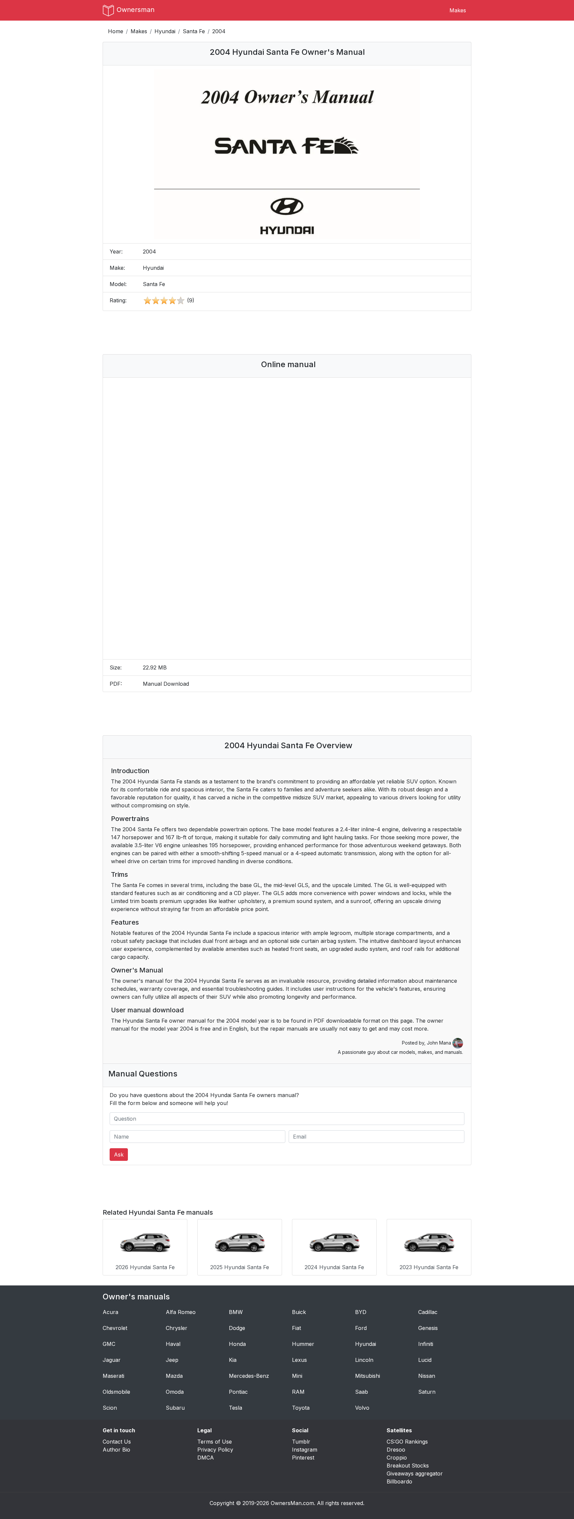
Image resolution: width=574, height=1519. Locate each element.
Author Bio (116, 1449)
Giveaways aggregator (415, 1473)
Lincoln (364, 1360)
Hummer (303, 1344)
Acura (110, 1312)
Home (115, 31)
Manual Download (166, 683)
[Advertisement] (287, 333)
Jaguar (112, 1360)
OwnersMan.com (292, 1503)
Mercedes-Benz (249, 1375)
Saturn (426, 1391)
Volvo (362, 1407)
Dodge (237, 1328)
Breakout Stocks (408, 1465)
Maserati (113, 1375)
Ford (361, 1328)
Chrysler (176, 1328)
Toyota (301, 1407)
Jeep (172, 1360)
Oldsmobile (116, 1391)
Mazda (174, 1375)
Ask (119, 1154)
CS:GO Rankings (407, 1441)
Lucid (424, 1360)
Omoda (175, 1391)
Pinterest (303, 1457)
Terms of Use (214, 1441)
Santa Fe (194, 31)
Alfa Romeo (181, 1312)
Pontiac (238, 1391)
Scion (110, 1407)
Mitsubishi (367, 1375)
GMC (109, 1344)
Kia (233, 1360)
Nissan (426, 1375)
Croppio (397, 1457)
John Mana (439, 1043)
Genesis (428, 1328)
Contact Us (117, 1441)
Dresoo (396, 1449)
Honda (237, 1344)
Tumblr (301, 1441)
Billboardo (399, 1481)
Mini (297, 1375)
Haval (173, 1344)
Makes (457, 10)
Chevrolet (115, 1328)
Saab (361, 1391)
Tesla (235, 1407)
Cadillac (427, 1312)
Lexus (299, 1360)
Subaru (175, 1407)
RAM (298, 1391)
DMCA (205, 1457)
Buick (299, 1312)
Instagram (304, 1449)
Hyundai (164, 31)
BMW (236, 1312)
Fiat (296, 1328)
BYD (360, 1312)
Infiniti (425, 1344)
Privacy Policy (215, 1449)
